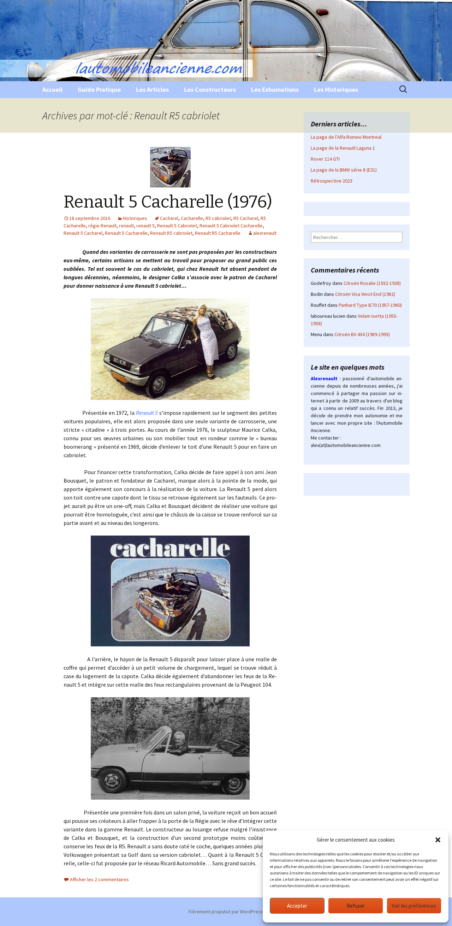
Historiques (135, 218)
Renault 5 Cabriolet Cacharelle (231, 225)
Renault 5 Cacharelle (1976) (168, 202)
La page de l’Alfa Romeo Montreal (346, 137)
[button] (437, 839)
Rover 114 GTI (325, 159)
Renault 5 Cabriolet (177, 225)
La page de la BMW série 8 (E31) (344, 170)
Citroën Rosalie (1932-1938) (372, 283)
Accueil (52, 89)
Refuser (356, 905)
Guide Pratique (99, 89)
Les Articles (152, 89)
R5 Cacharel (245, 218)
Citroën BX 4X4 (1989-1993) (362, 334)
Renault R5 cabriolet (171, 233)
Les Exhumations (275, 89)
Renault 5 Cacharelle (126, 233)
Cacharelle (192, 218)
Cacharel (169, 218)
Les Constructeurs (210, 89)
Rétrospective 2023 (331, 181)
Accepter (297, 905)
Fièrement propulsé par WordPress (226, 911)
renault (126, 225)
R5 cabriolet (218, 218)
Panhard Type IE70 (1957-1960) (370, 305)
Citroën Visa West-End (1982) (365, 294)
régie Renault (102, 225)
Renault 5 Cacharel (83, 233)
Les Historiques (336, 89)
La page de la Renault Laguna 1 (343, 148)
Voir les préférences (414, 905)
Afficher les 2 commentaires (99, 879)
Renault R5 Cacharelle (217, 233)
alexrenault (264, 233)
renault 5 (145, 225)
